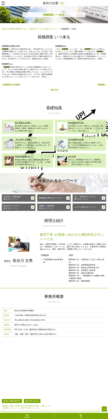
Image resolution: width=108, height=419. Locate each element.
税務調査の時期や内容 (11, 46)
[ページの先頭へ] (104, 409)
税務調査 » (102, 85)
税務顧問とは (7, 64)
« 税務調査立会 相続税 (11, 85)
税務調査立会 (60, 46)
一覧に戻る (54, 90)
